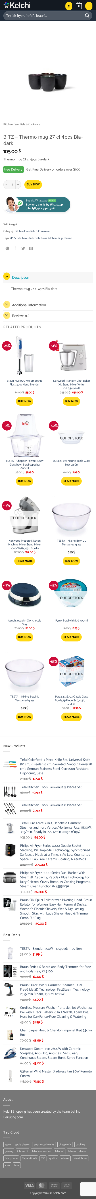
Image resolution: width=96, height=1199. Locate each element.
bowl (24, 238)
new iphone (11, 1158)
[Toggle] (6, 276)
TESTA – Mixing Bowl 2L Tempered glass (71, 543)
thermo (68, 238)
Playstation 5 (29, 1158)
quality (53, 1158)
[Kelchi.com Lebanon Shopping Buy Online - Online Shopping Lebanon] (28, 5)
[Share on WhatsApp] (7, 248)
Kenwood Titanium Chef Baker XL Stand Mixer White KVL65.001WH (71, 385)
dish (37, 238)
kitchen (52, 238)
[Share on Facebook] (15, 248)
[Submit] (87, 15)
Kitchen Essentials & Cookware (21, 124)
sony (7, 1165)
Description (20, 277)
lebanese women (41, 1151)
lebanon (59, 1151)
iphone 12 (22, 1151)
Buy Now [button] (24, 401)
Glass (44, 238)
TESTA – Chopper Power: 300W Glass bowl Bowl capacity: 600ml (25, 465)
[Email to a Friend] (31, 248)
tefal (16, 1165)
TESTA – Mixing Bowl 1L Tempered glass (24, 699)
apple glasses (22, 1144)
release (65, 1158)
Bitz (19, 238)
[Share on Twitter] (23, 248)
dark (31, 238)
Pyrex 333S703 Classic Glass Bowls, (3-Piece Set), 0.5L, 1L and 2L (71, 701)
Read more (71, 481)
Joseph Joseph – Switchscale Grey (24, 623)
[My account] (68, 6)
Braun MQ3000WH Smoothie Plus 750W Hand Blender (24, 383)
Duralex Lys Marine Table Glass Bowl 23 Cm (71, 463)
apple (8, 1144)
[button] (79, 6)
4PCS (13, 238)
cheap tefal (65, 1144)
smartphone (80, 1158)
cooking (80, 1144)
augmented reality (44, 1144)
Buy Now (33, 184)
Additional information (29, 305)
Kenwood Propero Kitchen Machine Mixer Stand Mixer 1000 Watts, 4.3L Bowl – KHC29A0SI (24, 545)
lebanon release (77, 1151)
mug (60, 238)
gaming (9, 1151)
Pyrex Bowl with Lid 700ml (71, 621)
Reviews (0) (20, 316)
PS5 (43, 1158)
